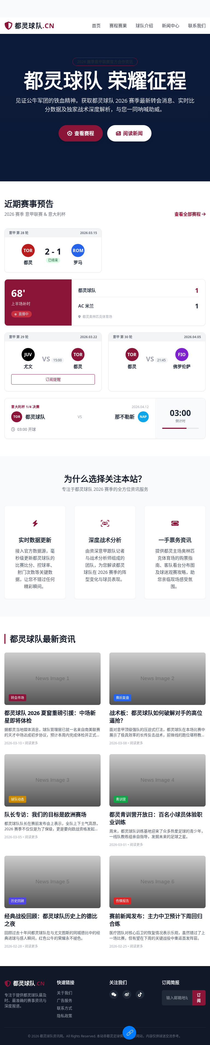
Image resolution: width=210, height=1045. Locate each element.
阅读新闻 (133, 133)
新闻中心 (170, 26)
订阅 (199, 997)
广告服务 (64, 1000)
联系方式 (64, 1008)
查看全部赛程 (187, 214)
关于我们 (64, 992)
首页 (96, 26)
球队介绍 (144, 26)
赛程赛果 (118, 26)
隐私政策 (64, 1015)
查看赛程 (84, 133)
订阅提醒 (53, 379)
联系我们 (197, 26)
